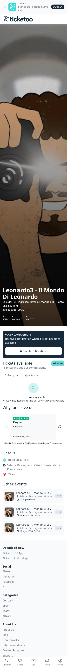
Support (8, 655)
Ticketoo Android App (16, 558)
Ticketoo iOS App (13, 553)
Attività (7, 616)
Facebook (8, 581)
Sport (6, 605)
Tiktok (6, 571)
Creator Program (13, 650)
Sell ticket (58, 363)
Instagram (9, 576)
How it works (11, 640)
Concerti (8, 600)
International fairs (14, 645)
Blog (5, 635)
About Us (8, 629)
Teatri (6, 611)
